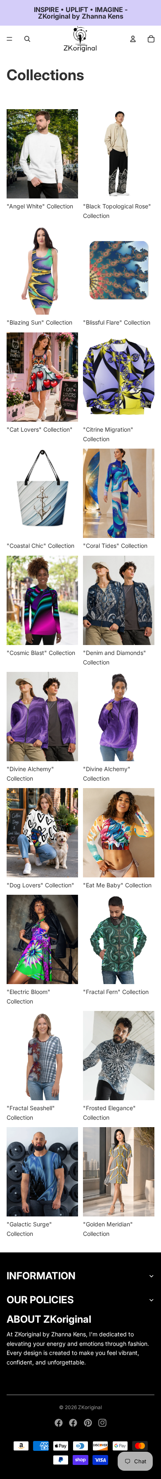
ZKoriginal (90, 1407)
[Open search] (27, 39)
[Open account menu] (133, 39)
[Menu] (9, 38)
